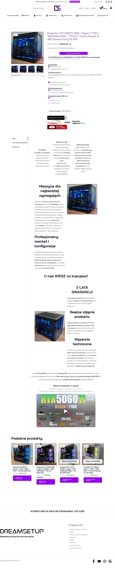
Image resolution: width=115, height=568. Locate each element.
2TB (55, 100)
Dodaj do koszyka (73, 53)
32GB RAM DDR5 (59, 69)
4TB (55, 103)
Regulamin (72, 537)
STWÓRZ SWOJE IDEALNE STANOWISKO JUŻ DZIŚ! (57, 511)
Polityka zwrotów (74, 545)
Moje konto (72, 543)
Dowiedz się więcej (67, 480)
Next (43, 76)
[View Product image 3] (31, 69)
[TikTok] (111, 2)
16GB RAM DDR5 (55, 66)
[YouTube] (99, 561)
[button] (75, 2)
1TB (52, 98)
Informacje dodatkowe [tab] (20, 142)
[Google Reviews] (110, 561)
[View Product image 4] (40, 69)
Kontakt (71, 540)
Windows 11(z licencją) (61, 85)
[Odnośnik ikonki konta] (111, 8)
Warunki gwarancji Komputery (78, 535)
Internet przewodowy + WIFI (62, 92)
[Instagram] (109, 2)
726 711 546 (62, 163)
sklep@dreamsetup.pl (61, 166)
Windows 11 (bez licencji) (58, 82)
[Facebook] (106, 2)
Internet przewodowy (57, 90)
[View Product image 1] (14, 69)
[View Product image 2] (23, 69)
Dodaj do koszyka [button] (19, 478)
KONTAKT (64, 174)
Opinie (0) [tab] (15, 147)
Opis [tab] (13, 138)
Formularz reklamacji (75, 548)
